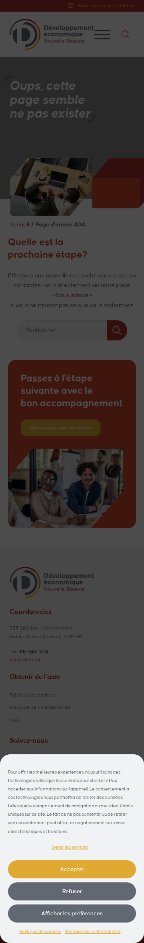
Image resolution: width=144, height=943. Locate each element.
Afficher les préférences (72, 913)
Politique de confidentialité (93, 931)
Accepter (72, 869)
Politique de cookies (40, 931)
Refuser (72, 891)
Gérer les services (70, 847)
